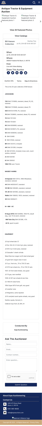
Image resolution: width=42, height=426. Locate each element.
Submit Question (21, 385)
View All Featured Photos (21, 30)
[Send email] (21, 72)
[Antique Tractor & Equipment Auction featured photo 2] (30, 21)
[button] (8, 72)
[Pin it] (17, 72)
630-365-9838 (13, 409)
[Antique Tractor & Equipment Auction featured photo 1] (11, 21)
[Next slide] (40, 21)
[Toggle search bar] (34, 2)
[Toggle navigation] (39, 2)
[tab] (9, 81)
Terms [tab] (19, 81)
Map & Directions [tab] (31, 81)
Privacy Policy (34, 422)
